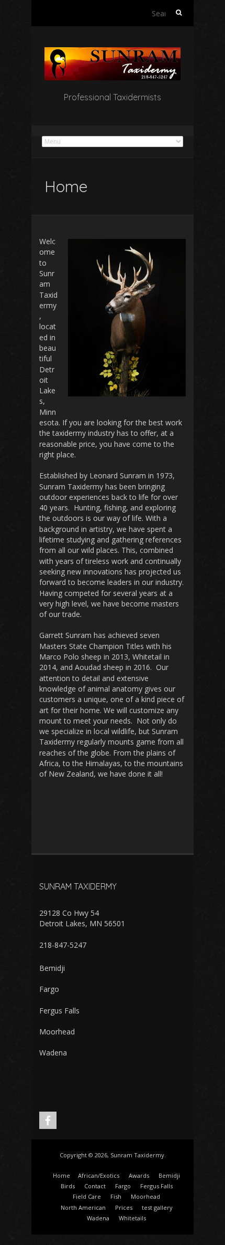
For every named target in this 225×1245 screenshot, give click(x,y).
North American (83, 1207)
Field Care (87, 1196)
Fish (115, 1196)
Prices (123, 1207)
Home (61, 1175)
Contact (95, 1186)
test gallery (157, 1207)
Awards (139, 1175)
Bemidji (52, 968)
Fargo (49, 989)
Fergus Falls (59, 1011)
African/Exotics (98, 1175)
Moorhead (57, 1032)
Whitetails (132, 1218)
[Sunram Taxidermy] (112, 52)
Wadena (53, 1053)
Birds (68, 1186)
